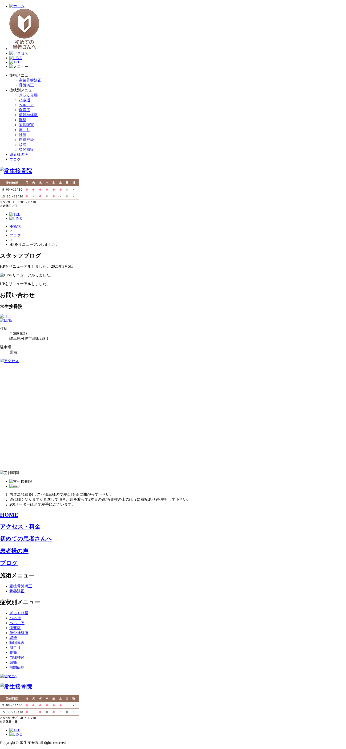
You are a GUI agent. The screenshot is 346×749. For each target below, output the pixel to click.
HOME (15, 227)
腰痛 (22, 135)
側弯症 (24, 110)
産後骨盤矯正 (30, 80)
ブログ (15, 159)
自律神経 (26, 140)
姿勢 (22, 120)
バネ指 (24, 100)
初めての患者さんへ (26, 539)
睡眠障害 (26, 125)
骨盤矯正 (26, 85)
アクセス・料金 (20, 527)
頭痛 (22, 145)
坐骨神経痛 (28, 115)
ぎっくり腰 (28, 95)
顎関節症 (26, 149)
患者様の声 (18, 154)
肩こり (24, 130)
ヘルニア (26, 105)
